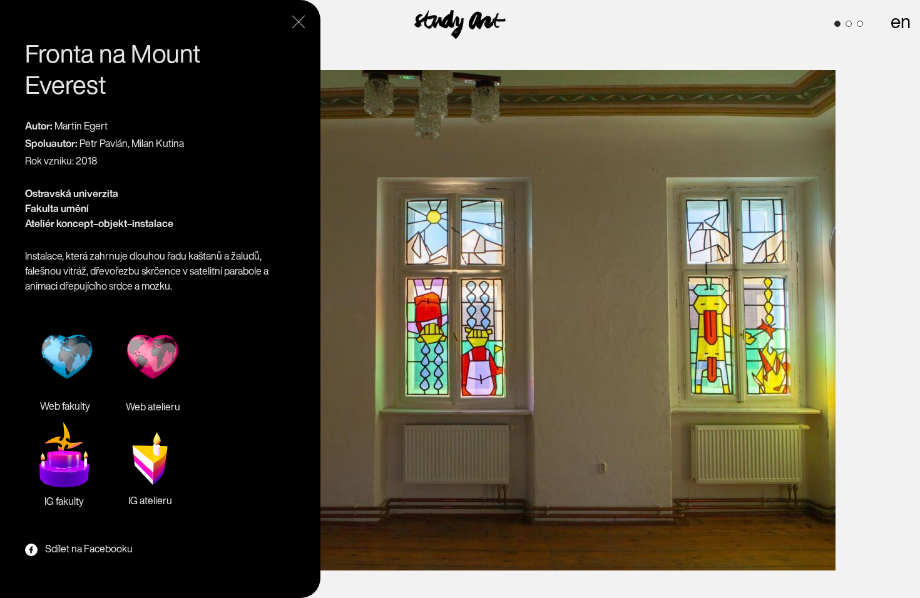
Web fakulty (65, 405)
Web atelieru (153, 406)
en (901, 21)
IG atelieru (150, 500)
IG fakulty (64, 501)
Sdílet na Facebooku (89, 548)
